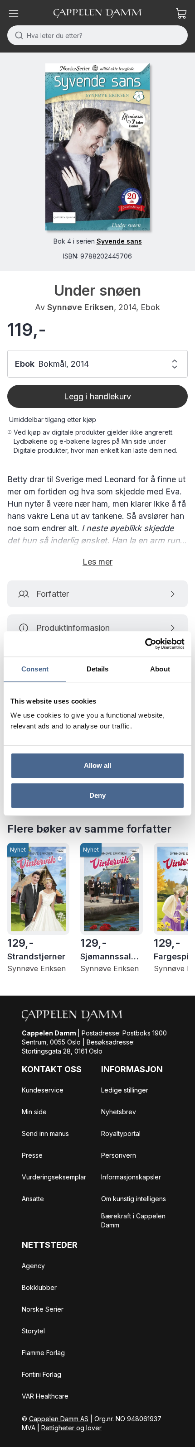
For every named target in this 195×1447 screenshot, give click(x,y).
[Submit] (17, 35)
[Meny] (13, 13)
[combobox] (97, 35)
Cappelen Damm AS (58, 1419)
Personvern (118, 1155)
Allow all (98, 765)
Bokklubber (39, 1287)
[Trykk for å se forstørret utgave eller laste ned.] (97, 146)
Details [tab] (98, 669)
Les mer (97, 561)
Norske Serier (42, 1309)
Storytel (33, 1331)
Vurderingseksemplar (54, 1177)
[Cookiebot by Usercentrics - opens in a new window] (145, 644)
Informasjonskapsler (131, 1177)
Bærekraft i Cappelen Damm (133, 1220)
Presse (32, 1155)
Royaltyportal (121, 1133)
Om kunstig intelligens (133, 1199)
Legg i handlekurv (97, 396)
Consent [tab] (35, 669)
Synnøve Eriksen (80, 307)
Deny (97, 795)
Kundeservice (42, 1090)
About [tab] (160, 669)
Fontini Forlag (41, 1374)
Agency (33, 1266)
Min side (34, 1112)
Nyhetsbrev (118, 1112)
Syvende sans (119, 241)
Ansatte (33, 1199)
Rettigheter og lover (71, 1428)
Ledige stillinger (124, 1090)
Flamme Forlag (43, 1352)
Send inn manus (45, 1133)
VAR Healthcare (45, 1396)
